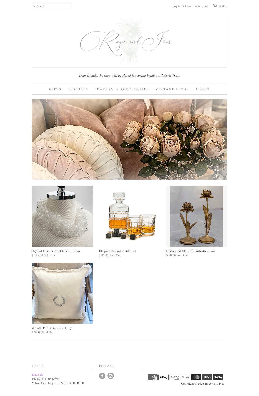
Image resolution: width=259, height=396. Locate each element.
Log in (176, 6)
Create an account (196, 6)
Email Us (37, 374)
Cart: (223, 6)
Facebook (102, 376)
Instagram (110, 376)
